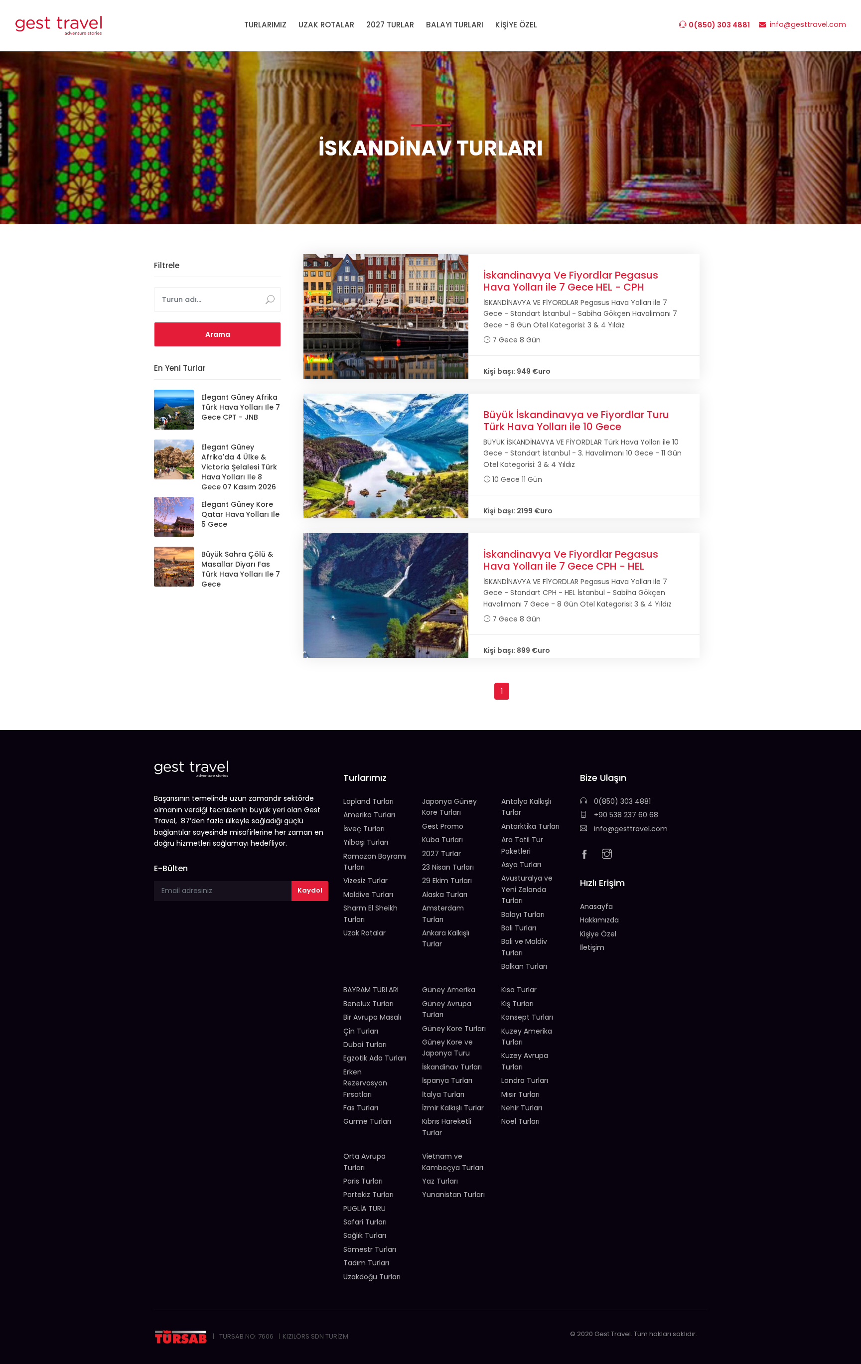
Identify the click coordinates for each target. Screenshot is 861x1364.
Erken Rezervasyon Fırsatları (365, 1083)
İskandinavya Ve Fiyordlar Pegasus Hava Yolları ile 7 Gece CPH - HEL (570, 560)
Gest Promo (442, 826)
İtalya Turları (443, 1094)
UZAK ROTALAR (326, 24)
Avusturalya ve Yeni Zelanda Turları (527, 889)
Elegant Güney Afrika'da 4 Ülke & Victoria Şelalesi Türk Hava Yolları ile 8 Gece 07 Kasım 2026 (239, 467)
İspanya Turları (447, 1080)
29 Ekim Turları (447, 881)
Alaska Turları (444, 895)
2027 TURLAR (390, 24)
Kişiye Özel (598, 934)
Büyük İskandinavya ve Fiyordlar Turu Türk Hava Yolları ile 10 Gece (576, 421)
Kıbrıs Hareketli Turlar (446, 1126)
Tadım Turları (366, 1263)
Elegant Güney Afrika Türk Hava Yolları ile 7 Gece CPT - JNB (240, 407)
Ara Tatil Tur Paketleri (522, 845)
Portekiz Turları (368, 1195)
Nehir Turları (521, 1108)
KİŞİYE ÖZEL (516, 24)
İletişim (592, 947)
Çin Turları (360, 1031)
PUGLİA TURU (364, 1208)
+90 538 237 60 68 (625, 815)
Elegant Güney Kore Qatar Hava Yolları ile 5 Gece (240, 514)
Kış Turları (517, 1004)
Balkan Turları (524, 966)
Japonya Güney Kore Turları (449, 806)
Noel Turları (520, 1121)
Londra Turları (524, 1080)
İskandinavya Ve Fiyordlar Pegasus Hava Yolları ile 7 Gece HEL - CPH (570, 281)
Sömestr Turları (369, 1249)
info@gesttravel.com (630, 829)
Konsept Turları (527, 1017)
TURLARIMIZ (265, 24)
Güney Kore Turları (454, 1029)
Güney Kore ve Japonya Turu (447, 1047)
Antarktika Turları (530, 826)
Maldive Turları (368, 895)
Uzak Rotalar (364, 933)
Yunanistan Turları (453, 1195)
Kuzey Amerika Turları (526, 1036)
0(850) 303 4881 (621, 801)
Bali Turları (518, 928)
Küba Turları (442, 840)
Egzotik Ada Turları (374, 1058)
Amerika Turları (369, 815)
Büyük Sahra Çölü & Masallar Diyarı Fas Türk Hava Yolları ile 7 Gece (240, 569)
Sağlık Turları (364, 1235)
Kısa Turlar (519, 990)
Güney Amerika (448, 990)
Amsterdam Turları (443, 913)
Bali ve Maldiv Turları (524, 946)
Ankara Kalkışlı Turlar (445, 938)
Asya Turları (521, 865)
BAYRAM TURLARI (371, 990)
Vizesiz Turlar (365, 881)
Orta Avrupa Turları (364, 1161)
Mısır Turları (520, 1094)
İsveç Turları (364, 829)
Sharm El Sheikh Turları (370, 913)
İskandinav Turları (452, 1067)
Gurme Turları (367, 1121)
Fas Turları (360, 1108)
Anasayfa (596, 906)
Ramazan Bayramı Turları (375, 861)
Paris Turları (363, 1181)
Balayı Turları (523, 914)
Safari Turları (365, 1222)
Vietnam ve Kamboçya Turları (452, 1161)
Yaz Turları (440, 1181)
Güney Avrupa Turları (446, 1009)
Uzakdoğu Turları (372, 1277)
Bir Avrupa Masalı (372, 1017)
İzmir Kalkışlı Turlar (453, 1108)
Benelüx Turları (368, 1004)
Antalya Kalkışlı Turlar (526, 806)
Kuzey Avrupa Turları (524, 1061)
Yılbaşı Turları (365, 842)
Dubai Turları (365, 1045)
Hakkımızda (599, 920)
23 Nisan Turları (448, 867)
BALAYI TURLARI (454, 24)
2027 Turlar (441, 854)
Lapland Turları (368, 801)
